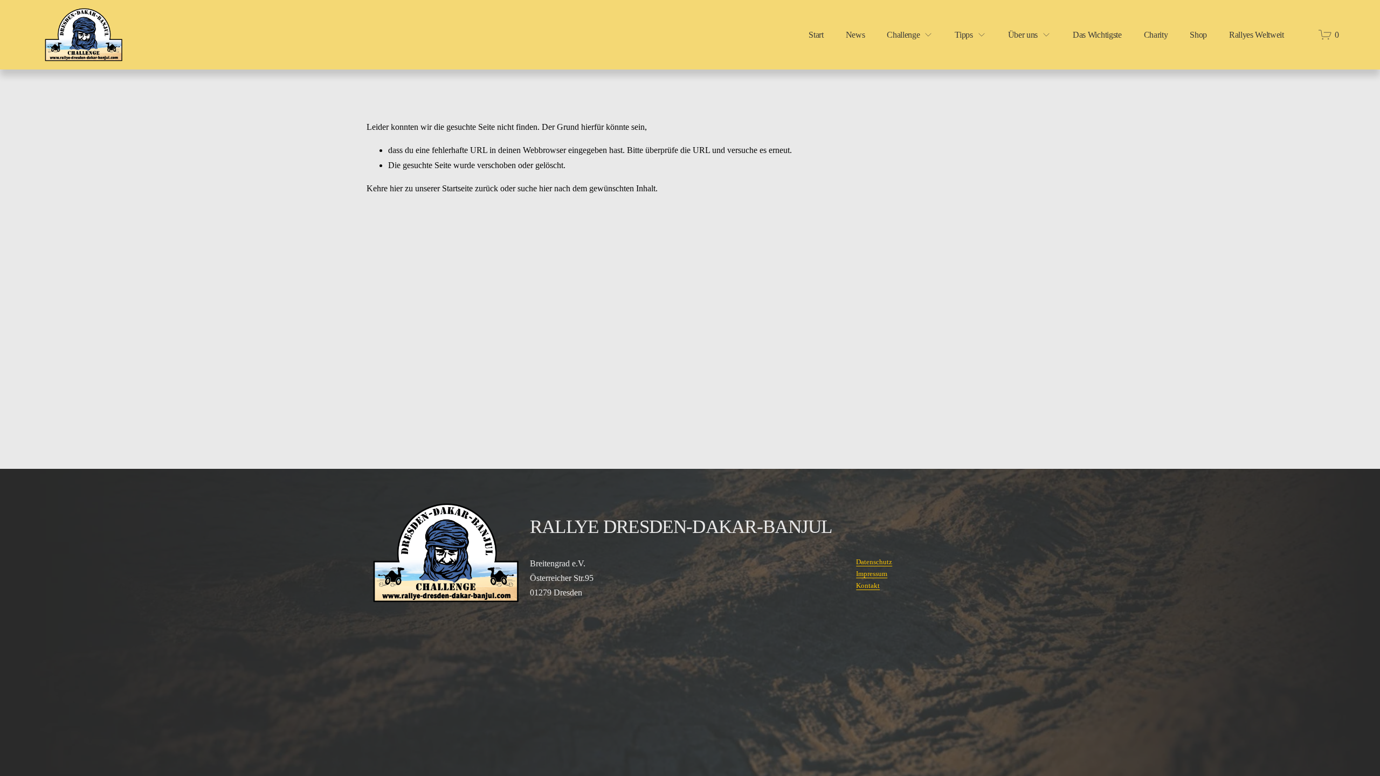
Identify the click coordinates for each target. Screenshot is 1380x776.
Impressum (871, 574)
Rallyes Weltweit (1256, 34)
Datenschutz (874, 562)
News (855, 34)
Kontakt (868, 585)
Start (816, 34)
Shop (1198, 34)
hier (396, 188)
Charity (1156, 34)
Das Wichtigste (1097, 34)
